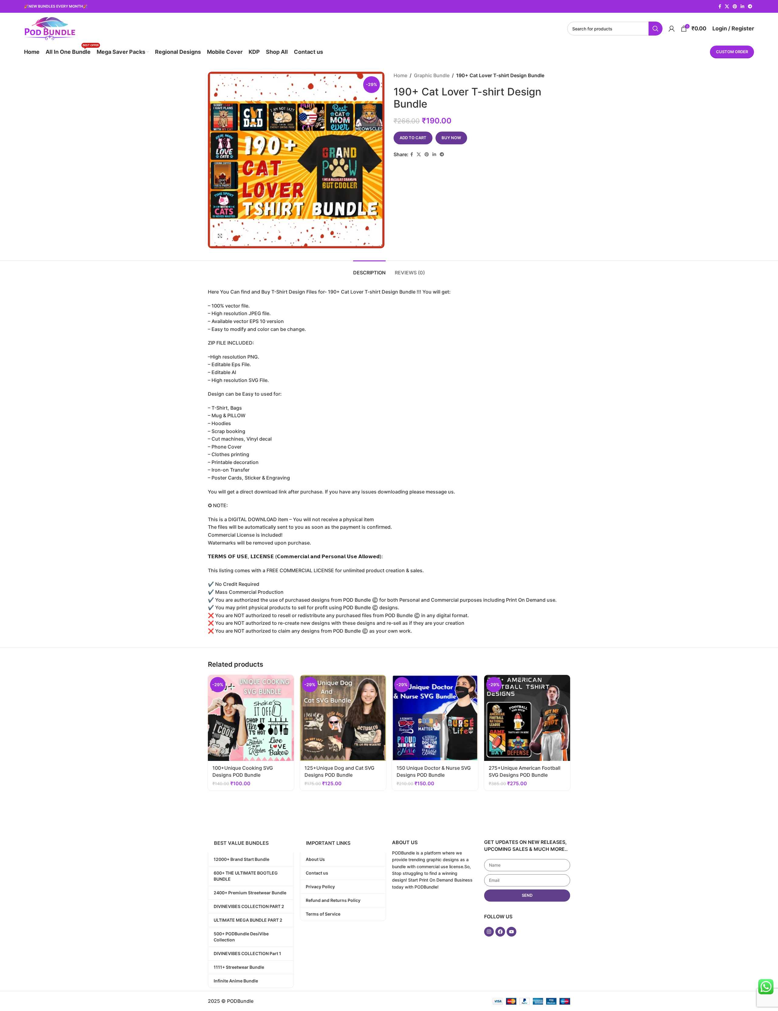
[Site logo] (49, 28)
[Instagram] (489, 932)
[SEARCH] (656, 29)
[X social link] (727, 6)
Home (400, 75)
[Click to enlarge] (220, 236)
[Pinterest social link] (735, 6)
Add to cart (413, 137)
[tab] (369, 269)
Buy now (451, 137)
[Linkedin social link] (742, 6)
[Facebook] (500, 932)
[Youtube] (511, 932)
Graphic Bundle (431, 75)
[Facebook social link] (720, 6)
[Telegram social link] (750, 6)
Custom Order (732, 51)
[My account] (672, 28)
